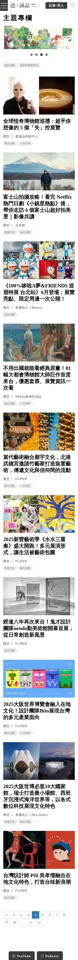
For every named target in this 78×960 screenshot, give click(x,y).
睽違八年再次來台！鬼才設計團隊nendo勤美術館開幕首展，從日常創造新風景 (38, 628)
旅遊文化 (9, 232)
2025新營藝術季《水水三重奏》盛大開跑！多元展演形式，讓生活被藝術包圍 (34, 545)
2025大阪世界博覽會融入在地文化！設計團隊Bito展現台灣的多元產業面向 (37, 710)
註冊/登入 (56, 5)
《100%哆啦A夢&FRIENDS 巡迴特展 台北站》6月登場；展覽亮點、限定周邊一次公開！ (39, 292)
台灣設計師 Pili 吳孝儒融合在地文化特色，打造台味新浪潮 (37, 879)
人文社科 (25, 143)
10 (14, 922)
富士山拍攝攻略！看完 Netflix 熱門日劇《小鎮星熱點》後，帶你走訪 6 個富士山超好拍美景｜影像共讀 (37, 206)
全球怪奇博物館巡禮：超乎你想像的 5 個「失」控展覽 (37, 124)
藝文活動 (9, 65)
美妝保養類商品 (29, 65)
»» (39, 922)
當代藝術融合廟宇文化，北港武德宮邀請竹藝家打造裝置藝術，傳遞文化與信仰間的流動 (37, 463)
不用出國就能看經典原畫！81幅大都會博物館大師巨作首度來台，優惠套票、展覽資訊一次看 (37, 378)
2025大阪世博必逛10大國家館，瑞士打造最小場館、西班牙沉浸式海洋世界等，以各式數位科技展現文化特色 (37, 796)
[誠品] (25, 5)
